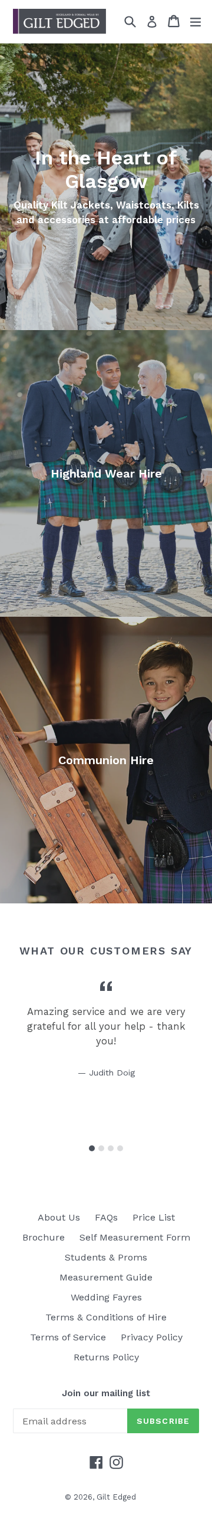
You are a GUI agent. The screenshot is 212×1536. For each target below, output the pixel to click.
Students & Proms (106, 1257)
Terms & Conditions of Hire (106, 1317)
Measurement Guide (106, 1277)
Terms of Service (68, 1337)
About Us (59, 1217)
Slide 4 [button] (120, 1148)
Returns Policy (106, 1357)
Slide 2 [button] (101, 1148)
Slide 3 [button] (111, 1148)
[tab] (92, 1148)
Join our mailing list (106, 1393)
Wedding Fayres (106, 1297)
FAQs (106, 1217)
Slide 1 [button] (92, 1148)
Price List (153, 1217)
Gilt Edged (116, 1497)
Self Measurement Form (135, 1237)
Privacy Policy (152, 1337)
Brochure (43, 1237)
